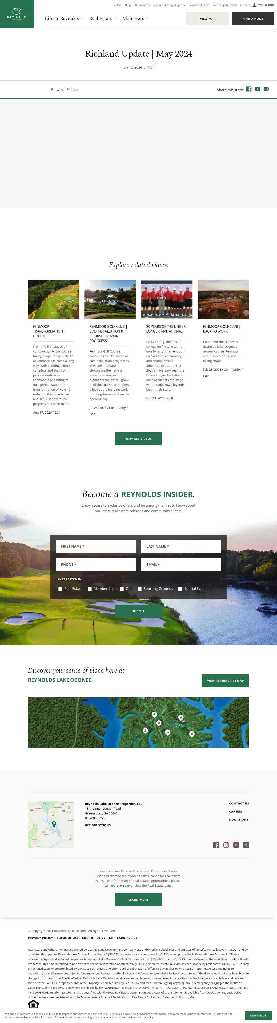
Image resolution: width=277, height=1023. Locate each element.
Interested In (70, 579)
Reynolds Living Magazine (169, 5)
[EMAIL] (266, 89)
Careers (245, 5)
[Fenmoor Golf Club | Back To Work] (223, 299)
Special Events (196, 588)
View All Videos (64, 90)
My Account (266, 5)
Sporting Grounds (158, 588)
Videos (118, 5)
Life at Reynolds (62, 18)
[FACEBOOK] (248, 89)
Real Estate (101, 18)
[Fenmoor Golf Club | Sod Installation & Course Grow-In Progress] (110, 299)
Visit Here (133, 18)
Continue (258, 1015)
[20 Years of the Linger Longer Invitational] (167, 299)
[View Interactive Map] (138, 722)
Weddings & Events (225, 5)
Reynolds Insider (199, 5)
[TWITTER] (257, 89)
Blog (128, 5)
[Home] (17, 13)
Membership (103, 588)
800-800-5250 (120, 886)
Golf (151, 67)
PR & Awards (142, 5)
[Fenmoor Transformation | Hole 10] (53, 299)
